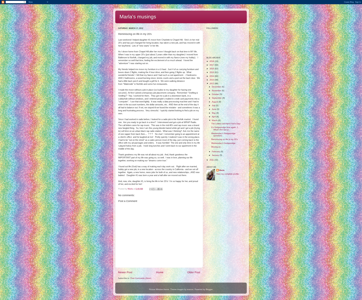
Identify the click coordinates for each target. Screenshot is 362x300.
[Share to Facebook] (158, 189)
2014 (212, 76)
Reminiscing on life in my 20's (224, 139)
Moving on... (216, 147)
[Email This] (150, 189)
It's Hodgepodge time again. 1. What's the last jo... (225, 128)
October (216, 94)
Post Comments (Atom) (140, 278)
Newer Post (125, 272)
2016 (212, 69)
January (216, 155)
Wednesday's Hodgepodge (223, 143)
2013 (212, 80)
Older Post (193, 272)
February (216, 151)
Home (159, 272)
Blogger (209, 289)
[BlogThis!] (153, 189)
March (215, 120)
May (214, 113)
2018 (212, 61)
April (214, 117)
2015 (212, 72)
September (217, 98)
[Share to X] (156, 189)
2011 (212, 160)
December (217, 87)
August (215, 102)
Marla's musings (137, 17)
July (214, 105)
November (217, 91)
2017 (212, 65)
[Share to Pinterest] (161, 189)
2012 (212, 83)
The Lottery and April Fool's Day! (226, 124)
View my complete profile (227, 174)
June (214, 109)
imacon (190, 289)
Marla (221, 170)
